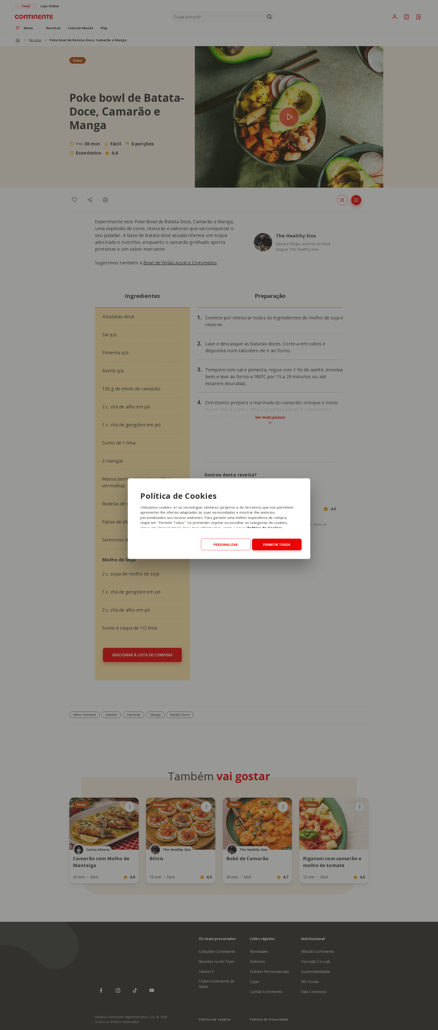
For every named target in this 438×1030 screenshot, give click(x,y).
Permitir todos (276, 544)
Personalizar (226, 544)
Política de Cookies (264, 527)
